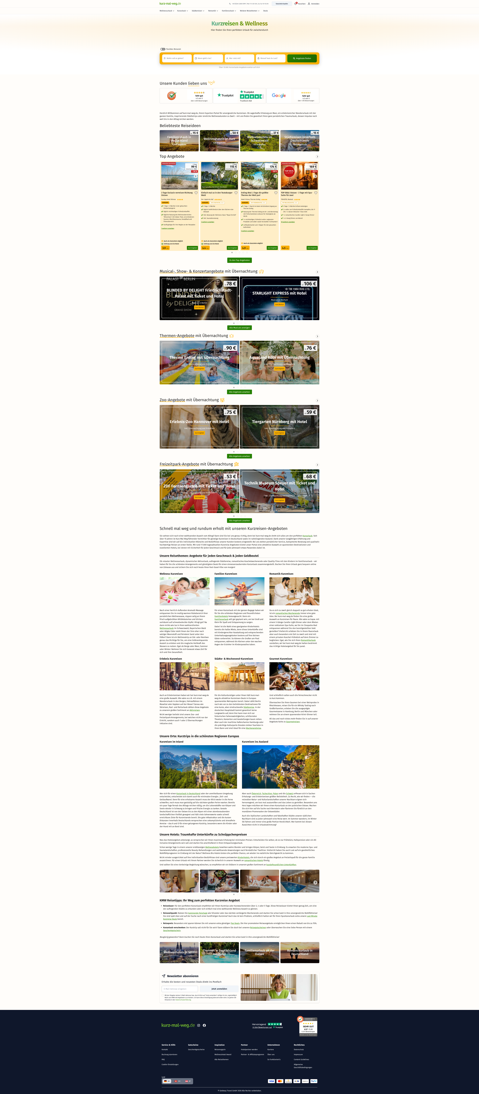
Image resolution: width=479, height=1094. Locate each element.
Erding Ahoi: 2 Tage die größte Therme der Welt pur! (254, 194)
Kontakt (165, 1049)
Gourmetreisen (293, 721)
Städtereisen (197, 11)
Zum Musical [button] (199, 307)
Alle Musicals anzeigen (239, 327)
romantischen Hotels (253, 860)
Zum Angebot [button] (199, 369)
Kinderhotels (243, 857)
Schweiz (289, 793)
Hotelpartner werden (249, 1049)
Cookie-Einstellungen (170, 1064)
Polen (275, 793)
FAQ (163, 1059)
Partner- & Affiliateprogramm (252, 1054)
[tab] (234, 323)
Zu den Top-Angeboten (239, 260)
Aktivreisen (195, 710)
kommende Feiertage (197, 913)
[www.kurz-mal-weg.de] (170, 3)
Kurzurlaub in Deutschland (188, 793)
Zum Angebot (192, 248)
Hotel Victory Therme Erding (251, 199)
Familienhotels (221, 616)
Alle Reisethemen (222, 1059)
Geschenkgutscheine (196, 1049)
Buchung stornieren (169, 1054)
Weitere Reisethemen (248, 11)
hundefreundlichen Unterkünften (281, 864)
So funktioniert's (274, 1059)
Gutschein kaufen (282, 4)
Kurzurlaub (181, 11)
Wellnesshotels (212, 847)
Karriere (270, 1049)
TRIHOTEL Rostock (287, 199)
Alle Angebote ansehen (239, 392)
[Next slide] (317, 272)
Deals (265, 11)
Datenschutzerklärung (183, 1000)
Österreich (256, 793)
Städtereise (248, 707)
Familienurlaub (228, 11)
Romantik (212, 11)
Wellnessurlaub (166, 11)
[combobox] (177, 58)
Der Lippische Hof (207, 199)
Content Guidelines (301, 1059)
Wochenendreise (253, 728)
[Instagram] (198, 1026)
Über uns (271, 1054)
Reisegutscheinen (258, 927)
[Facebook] (204, 1026)
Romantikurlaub (308, 640)
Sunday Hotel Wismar (169, 199)
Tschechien (267, 793)
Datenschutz (299, 1049)
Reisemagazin (220, 1049)
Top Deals (235, 923)
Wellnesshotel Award (223, 1054)
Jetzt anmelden (219, 988)
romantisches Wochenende (288, 613)
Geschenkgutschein (171, 930)
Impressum (298, 1054)
